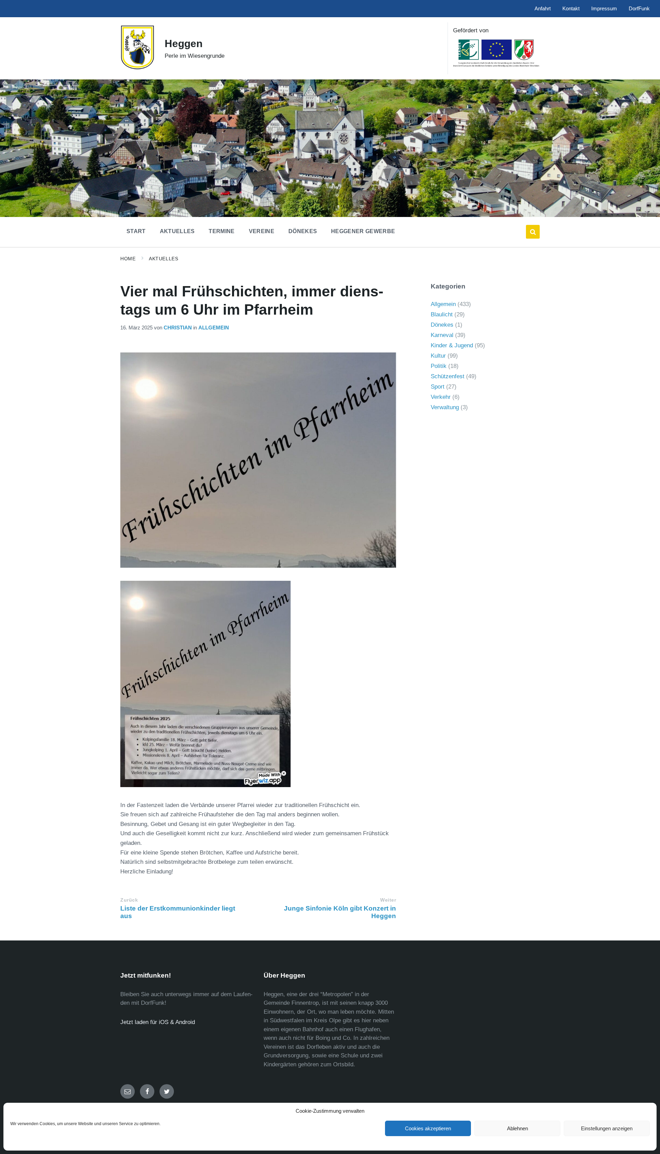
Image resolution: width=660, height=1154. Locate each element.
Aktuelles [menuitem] (177, 231)
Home (127, 258)
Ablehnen (517, 1128)
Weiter (388, 900)
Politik (439, 366)
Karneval (442, 335)
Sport (437, 386)
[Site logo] (137, 68)
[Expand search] (533, 232)
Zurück (129, 900)
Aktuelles (163, 258)
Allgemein (213, 327)
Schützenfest (447, 376)
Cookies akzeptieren (428, 1128)
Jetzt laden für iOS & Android (157, 1022)
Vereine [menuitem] (261, 231)
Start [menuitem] (136, 231)
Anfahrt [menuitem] (543, 8)
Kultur (438, 355)
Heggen (183, 43)
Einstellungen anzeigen (606, 1128)
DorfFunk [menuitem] (639, 8)
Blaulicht (442, 314)
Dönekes (442, 325)
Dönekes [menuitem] (302, 231)
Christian (178, 327)
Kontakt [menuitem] (571, 8)
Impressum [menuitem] (604, 8)
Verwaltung (445, 407)
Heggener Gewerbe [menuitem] (363, 231)
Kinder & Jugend (452, 345)
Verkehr (441, 397)
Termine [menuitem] (221, 231)
